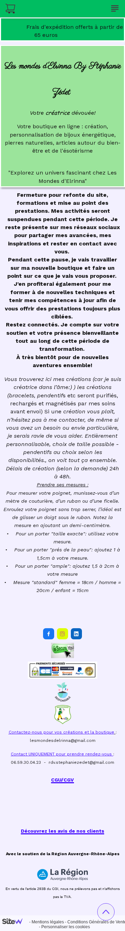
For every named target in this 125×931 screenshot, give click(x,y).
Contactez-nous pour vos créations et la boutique (61, 732)
